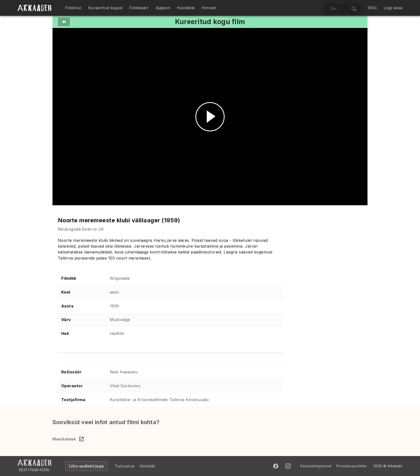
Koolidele (186, 7)
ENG (372, 7)
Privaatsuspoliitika (351, 466)
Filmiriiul (73, 7)
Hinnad (209, 7)
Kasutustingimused (315, 466)
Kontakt (147, 466)
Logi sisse (393, 7)
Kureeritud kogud (105, 7)
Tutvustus (125, 466)
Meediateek (64, 439)
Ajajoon (163, 7)
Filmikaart (139, 7)
